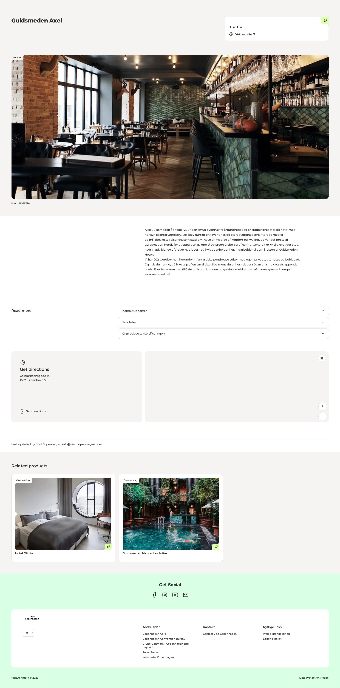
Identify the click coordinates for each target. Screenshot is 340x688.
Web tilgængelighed (276, 633)
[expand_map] (322, 358)
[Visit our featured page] (175, 595)
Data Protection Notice (314, 677)
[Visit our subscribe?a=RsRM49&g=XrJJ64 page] (186, 595)
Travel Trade (150, 652)
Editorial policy (272, 638)
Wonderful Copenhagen (158, 657)
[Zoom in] (322, 406)
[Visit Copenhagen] (32, 618)
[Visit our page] (165, 595)
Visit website (243, 34)
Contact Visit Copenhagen (220, 633)
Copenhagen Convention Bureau (164, 638)
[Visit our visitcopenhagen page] (154, 595)
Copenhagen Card (154, 633)
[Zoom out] (322, 416)
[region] (237, 386)
